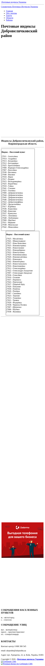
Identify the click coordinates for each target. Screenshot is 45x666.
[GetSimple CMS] (8, 661)
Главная (9, 11)
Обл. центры (11, 13)
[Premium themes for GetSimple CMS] (16, 664)
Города (9, 15)
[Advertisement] (22, 66)
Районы (9, 20)
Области (9, 18)
